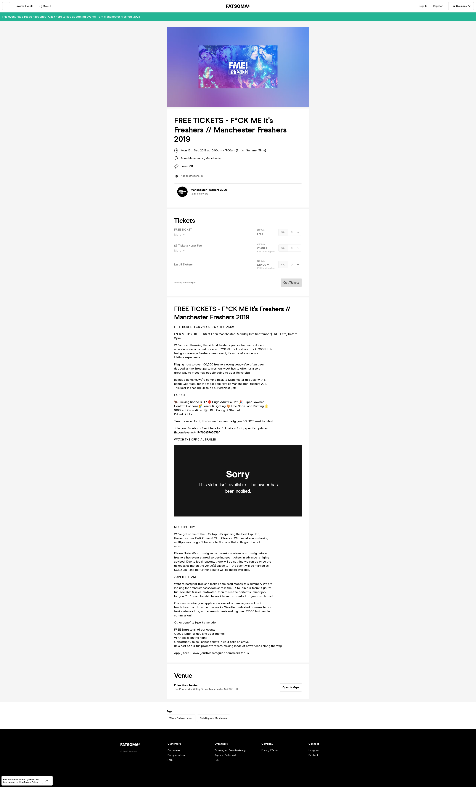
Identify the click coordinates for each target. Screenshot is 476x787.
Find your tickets (176, 755)
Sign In (423, 6)
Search (47, 6)
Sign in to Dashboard (225, 755)
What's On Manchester (181, 718)
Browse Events (24, 6)
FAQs (170, 760)
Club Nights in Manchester (213, 718)
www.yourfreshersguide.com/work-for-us (221, 653)
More (177, 234)
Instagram (313, 750)
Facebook (313, 755)
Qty (283, 232)
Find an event (174, 750)
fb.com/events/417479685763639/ (197, 432)
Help (217, 760)
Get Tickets (291, 282)
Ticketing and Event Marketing (230, 750)
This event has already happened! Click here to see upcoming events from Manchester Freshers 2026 (71, 16)
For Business (459, 6)
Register (438, 6)
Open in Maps (290, 687)
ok (46, 780)
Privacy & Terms (269, 750)
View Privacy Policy (28, 782)
